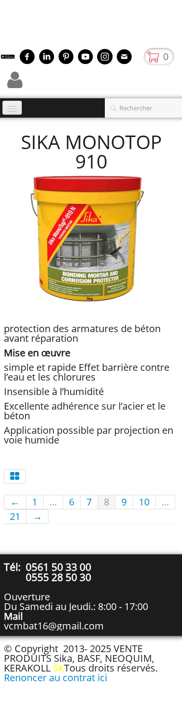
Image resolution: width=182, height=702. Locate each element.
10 (144, 501)
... (53, 501)
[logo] (3, 26)
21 (15, 516)
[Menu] (12, 108)
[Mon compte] (15, 79)
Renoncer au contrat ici (55, 677)
